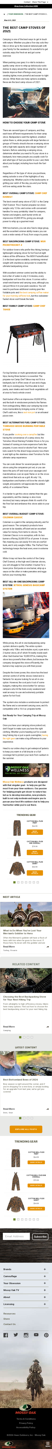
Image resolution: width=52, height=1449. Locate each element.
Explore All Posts (26, 1129)
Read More (9, 946)
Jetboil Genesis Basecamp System (24, 587)
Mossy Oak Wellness (13, 782)
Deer (5, 1113)
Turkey (6, 950)
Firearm (13, 950)
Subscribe (40, 1237)
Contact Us (9, 1324)
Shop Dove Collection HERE (26, 6)
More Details (34, 832)
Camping (7, 1030)
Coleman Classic (13, 517)
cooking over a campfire (26, 434)
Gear (11, 1113)
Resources (9, 1313)
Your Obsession (15, 14)
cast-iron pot (29, 412)
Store (6, 1318)
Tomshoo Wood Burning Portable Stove (24, 428)
